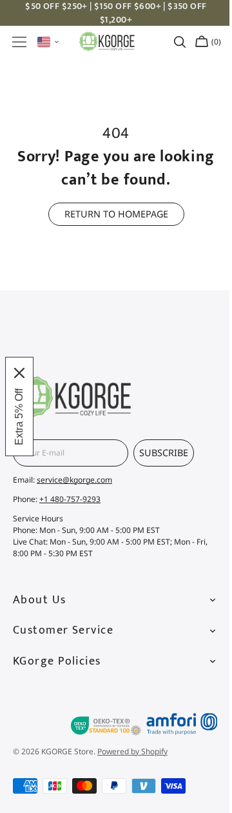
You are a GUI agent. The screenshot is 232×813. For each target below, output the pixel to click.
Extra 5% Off (19, 416)
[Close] (19, 373)
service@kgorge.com (74, 479)
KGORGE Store (67, 751)
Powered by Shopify (132, 751)
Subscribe (163, 453)
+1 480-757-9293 (70, 499)
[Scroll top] (198, 677)
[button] (19, 42)
